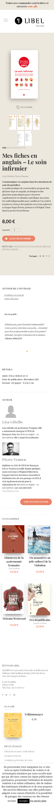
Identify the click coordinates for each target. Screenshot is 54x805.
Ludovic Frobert (40, 623)
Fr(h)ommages (34, 714)
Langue (37, 246)
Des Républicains (40, 620)
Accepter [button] (23, 801)
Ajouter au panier (20, 238)
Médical (46, 246)
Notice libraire (11, 298)
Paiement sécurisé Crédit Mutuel (19, 751)
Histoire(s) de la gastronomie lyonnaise (14, 561)
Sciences (14, 249)
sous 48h (32, 6)
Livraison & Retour (12, 756)
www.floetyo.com (10, 491)
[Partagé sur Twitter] (43, 256)
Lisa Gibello (8, 176)
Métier (5, 249)
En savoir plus (38, 800)
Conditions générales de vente (18, 760)
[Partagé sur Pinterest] (40, 256)
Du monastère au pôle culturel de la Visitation (40, 561)
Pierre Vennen (21, 176)
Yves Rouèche (14, 568)
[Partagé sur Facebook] (46, 256)
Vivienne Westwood (14, 618)
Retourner (26, 107)
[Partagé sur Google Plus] (49, 256)
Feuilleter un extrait (14, 295)
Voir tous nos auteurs (36, 502)
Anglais (18, 246)
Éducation (27, 246)
